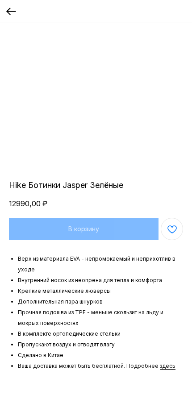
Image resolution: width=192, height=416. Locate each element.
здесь (167, 365)
